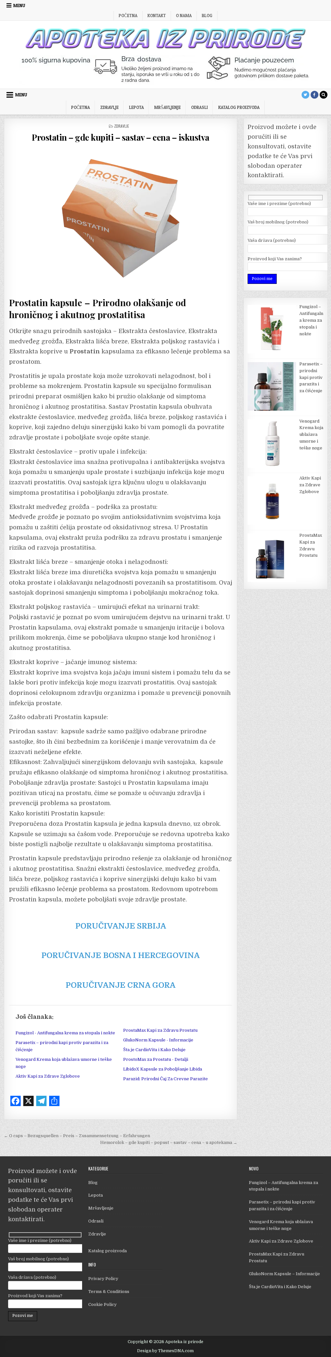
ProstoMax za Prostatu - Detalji (155, 1059)
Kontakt (156, 15)
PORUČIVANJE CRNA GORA (121, 985)
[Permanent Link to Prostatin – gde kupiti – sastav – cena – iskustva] (120, 218)
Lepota (136, 107)
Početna (128, 15)
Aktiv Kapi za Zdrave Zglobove (48, 1076)
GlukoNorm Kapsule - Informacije (158, 1040)
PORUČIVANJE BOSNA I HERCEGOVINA (120, 955)
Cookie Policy (102, 1304)
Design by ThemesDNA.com (165, 1351)
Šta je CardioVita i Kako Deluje (154, 1049)
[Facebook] (314, 95)
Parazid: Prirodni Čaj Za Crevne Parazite (165, 1078)
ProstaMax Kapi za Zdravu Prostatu (160, 1030)
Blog (207, 15)
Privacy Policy (103, 1278)
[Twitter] (305, 95)
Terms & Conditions (108, 1291)
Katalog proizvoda (107, 1250)
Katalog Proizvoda (239, 107)
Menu (19, 5)
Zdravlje (109, 107)
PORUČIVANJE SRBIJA (120, 926)
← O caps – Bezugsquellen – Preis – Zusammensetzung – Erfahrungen (77, 1135)
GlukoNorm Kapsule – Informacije (284, 1273)
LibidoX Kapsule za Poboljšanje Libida (162, 1069)
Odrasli (199, 107)
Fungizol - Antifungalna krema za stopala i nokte (65, 1032)
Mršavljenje (167, 107)
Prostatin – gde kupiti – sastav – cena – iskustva (120, 137)
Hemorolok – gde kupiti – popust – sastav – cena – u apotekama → (168, 1142)
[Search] (323, 95)
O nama (184, 15)
